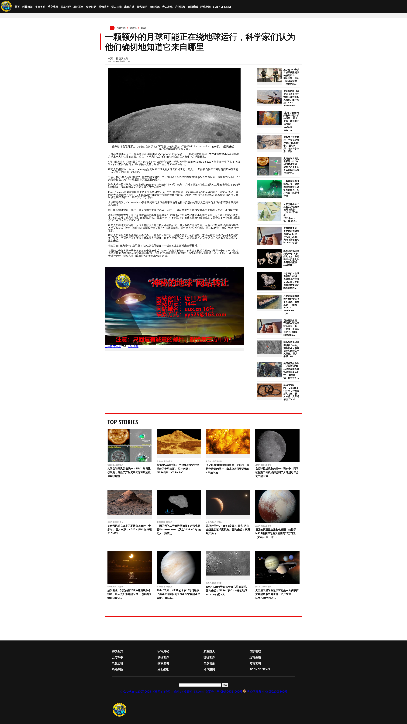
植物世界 (104, 6)
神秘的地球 (121, 28)
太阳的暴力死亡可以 (214, 522)
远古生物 (116, 6)
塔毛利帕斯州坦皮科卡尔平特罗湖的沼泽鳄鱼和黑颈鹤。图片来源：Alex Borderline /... (291, 98)
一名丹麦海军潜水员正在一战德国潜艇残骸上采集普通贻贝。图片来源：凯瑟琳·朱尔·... (291, 188)
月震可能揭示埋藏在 (263, 465)
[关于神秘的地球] (120, 709)
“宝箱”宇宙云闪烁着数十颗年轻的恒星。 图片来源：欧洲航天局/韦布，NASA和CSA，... (291, 121)
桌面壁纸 (193, 6)
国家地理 (66, 6)
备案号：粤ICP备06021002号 (223, 691)
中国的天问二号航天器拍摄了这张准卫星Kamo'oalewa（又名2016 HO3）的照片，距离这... (179, 529)
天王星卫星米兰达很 (263, 587)
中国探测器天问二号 (165, 522)
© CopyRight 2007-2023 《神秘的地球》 (146, 691)
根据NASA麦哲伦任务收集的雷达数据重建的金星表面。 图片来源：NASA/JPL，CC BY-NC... (178, 468)
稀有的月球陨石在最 (214, 583)
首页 (17, 6)
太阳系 (143, 28)
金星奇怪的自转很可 (165, 587)
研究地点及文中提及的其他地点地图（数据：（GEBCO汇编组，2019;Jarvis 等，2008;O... (291, 212)
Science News (222, 6)
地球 (130, 346)
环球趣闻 (205, 6)
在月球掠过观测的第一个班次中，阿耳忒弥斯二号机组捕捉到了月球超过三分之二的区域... (277, 472)
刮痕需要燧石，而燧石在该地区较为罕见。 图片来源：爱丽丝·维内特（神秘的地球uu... (291, 327)
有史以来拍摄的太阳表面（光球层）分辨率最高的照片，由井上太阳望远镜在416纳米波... (227, 468)
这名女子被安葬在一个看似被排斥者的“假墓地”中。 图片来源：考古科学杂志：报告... (291, 144)
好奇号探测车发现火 (115, 522)
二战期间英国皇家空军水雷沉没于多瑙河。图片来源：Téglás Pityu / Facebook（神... (291, 305)
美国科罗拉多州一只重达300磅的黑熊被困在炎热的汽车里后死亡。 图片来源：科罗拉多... (291, 370)
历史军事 (78, 6)
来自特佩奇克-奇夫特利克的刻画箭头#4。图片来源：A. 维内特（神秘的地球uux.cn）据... (291, 235)
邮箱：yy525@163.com (188, 691)
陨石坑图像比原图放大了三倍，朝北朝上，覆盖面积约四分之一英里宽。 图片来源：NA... (291, 349)
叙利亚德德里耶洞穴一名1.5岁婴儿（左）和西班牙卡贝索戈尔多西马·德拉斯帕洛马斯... (291, 258)
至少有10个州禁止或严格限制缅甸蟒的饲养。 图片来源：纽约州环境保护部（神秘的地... (291, 76)
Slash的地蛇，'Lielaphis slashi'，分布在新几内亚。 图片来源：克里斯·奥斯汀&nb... (291, 392)
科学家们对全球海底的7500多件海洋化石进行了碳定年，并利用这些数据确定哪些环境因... (291, 280)
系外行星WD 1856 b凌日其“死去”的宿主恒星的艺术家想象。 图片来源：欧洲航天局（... (228, 529)
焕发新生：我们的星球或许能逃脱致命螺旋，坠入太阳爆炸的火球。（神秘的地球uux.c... (129, 594)
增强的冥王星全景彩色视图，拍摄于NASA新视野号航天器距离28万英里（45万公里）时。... (275, 533)
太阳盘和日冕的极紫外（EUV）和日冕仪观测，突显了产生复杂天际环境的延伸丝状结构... (291, 165)
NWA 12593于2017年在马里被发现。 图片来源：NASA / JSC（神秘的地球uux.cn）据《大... (227, 590)
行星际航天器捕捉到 (115, 465)
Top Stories (122, 422)
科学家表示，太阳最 (115, 587)
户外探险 (180, 6)
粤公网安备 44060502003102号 (267, 691)
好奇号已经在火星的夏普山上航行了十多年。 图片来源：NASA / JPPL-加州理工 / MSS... (129, 529)
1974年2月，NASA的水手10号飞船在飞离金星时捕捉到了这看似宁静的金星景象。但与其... (178, 594)
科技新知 (27, 6)
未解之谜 (129, 6)
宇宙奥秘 (40, 6)
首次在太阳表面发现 (214, 461)
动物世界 (91, 6)
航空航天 (53, 6)
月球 (135, 346)
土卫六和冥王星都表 (263, 526)
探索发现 (142, 6)
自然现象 (155, 6)
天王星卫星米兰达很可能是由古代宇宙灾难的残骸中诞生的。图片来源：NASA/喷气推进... (277, 594)
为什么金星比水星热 (165, 461)
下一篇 (117, 346)
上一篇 (109, 346)
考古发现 (167, 6)
